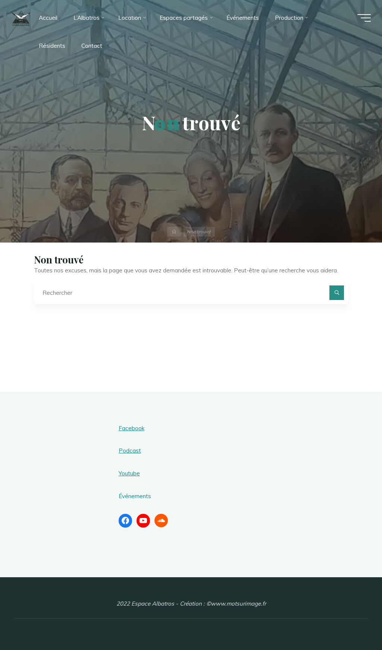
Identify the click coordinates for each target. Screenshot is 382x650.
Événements (135, 496)
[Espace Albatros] (21, 17)
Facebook (131, 428)
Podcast (130, 450)
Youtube (129, 473)
